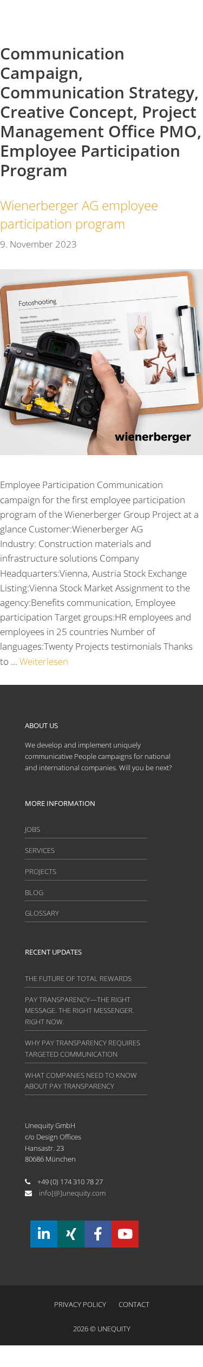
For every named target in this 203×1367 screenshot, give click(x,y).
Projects (40, 871)
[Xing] (70, 1234)
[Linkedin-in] (43, 1234)
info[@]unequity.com (72, 1193)
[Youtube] (125, 1234)
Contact (134, 1304)
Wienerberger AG (79, 214)
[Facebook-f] (98, 1234)
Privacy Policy (80, 1304)
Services (40, 850)
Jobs (32, 829)
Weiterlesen (43, 661)
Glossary (42, 913)
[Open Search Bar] (119, 21)
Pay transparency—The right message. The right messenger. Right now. (79, 1011)
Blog (34, 892)
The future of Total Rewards (78, 978)
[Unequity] (55, 21)
